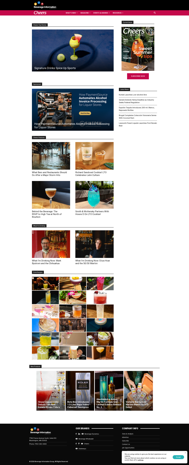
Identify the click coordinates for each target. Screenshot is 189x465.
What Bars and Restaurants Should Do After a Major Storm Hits (49, 173)
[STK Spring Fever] (100, 339)
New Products (35, 366)
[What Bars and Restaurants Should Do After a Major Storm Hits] (51, 156)
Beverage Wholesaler (86, 439)
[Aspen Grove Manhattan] (72, 325)
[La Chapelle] (45, 283)
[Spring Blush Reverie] (72, 339)
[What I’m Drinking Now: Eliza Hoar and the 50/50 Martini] (94, 244)
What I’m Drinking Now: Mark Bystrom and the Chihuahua (46, 262)
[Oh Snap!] (45, 353)
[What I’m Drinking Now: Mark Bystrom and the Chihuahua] (51, 244)
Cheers (86, 444)
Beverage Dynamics (92, 434)
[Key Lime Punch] (45, 325)
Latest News (124, 89)
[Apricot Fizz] (72, 311)
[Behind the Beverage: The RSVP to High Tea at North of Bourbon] (73, 50)
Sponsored (37, 84)
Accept (178, 457)
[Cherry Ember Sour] (100, 297)
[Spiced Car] (72, 353)
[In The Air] (100, 311)
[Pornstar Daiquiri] (100, 353)
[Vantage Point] (45, 297)
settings (140, 460)
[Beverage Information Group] (52, 5)
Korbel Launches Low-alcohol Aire (133, 95)
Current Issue (127, 22)
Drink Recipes (38, 272)
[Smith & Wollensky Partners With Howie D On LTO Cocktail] (94, 195)
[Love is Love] (100, 325)
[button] (154, 12)
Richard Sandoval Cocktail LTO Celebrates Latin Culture (91, 173)
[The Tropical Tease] (72, 297)
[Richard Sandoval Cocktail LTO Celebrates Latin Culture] (94, 156)
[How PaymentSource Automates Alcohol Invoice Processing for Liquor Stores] (73, 110)
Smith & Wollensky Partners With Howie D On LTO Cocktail (92, 212)
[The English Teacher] (45, 311)
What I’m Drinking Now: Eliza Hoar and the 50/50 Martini (92, 262)
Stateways (82, 449)
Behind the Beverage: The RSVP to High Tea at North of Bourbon (47, 214)
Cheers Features (39, 137)
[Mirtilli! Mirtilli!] (72, 283)
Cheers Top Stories (39, 25)
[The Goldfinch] (45, 339)
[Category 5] (100, 283)
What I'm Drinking (39, 226)
